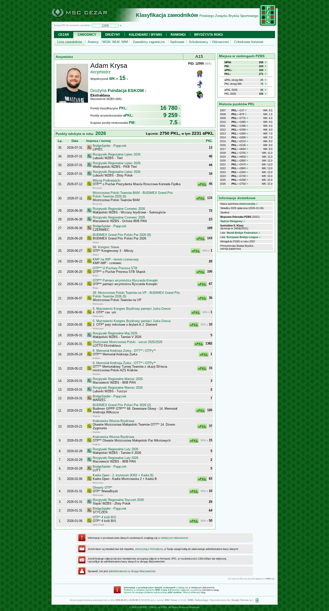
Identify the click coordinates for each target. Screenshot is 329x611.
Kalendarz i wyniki (145, 34)
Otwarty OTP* (102, 487)
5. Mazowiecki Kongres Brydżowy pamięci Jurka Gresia (132, 308)
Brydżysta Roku (208, 34)
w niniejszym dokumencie (173, 537)
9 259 (170, 115)
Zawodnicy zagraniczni (149, 42)
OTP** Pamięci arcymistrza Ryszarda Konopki (125, 280)
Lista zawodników (69, 42)
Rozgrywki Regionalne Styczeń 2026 (118, 500)
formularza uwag (210, 590)
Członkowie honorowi (248, 42)
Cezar (63, 34)
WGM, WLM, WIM (115, 42)
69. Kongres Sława (106, 247)
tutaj (203, 592)
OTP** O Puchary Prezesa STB (115, 268)
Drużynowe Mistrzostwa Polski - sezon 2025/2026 (127, 342)
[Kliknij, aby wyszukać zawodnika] (121, 25)
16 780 (169, 108)
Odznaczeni (220, 42)
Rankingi (178, 34)
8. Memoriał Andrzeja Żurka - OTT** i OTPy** (124, 350)
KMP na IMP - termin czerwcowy (116, 259)
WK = (117, 79)
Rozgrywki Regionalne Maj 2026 (115, 333)
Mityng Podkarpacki (106, 180)
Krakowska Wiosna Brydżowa (113, 421)
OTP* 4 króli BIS (104, 517)
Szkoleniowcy (198, 42)
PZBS (164, 607)
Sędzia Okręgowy (231, 221)
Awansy (93, 42)
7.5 (174, 122)
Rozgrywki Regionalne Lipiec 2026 (116, 154)
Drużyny (112, 34)
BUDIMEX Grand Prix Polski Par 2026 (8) (122, 235)
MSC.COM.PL (150, 607)
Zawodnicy (87, 34)
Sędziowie (177, 42)
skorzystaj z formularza (149, 549)
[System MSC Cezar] (87, 20)
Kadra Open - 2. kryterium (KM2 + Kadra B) (123, 475)
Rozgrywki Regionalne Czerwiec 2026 (119, 209)
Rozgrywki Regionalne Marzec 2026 (118, 379)
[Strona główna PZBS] (268, 25)
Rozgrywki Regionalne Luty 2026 (115, 449)
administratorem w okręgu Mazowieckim (132, 571)
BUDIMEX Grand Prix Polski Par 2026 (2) (122, 405)
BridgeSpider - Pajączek (109, 145)
